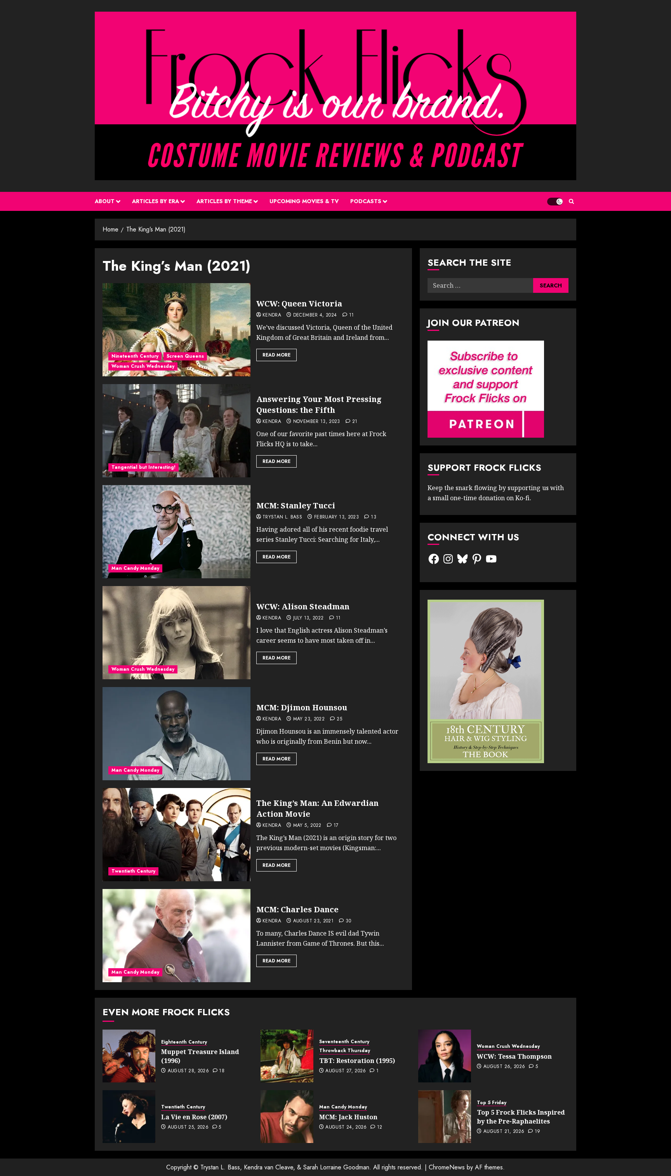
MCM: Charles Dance (297, 909)
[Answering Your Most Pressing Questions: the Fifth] (176, 430)
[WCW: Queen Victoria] (176, 329)
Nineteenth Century (134, 356)
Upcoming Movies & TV (304, 201)
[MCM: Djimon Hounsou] (176, 733)
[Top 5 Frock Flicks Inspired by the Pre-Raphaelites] (444, 1116)
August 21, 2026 (503, 1132)
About (105, 201)
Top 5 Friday (491, 1102)
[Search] (571, 201)
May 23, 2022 (309, 719)
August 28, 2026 (188, 1071)
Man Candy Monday (135, 568)
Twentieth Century (133, 871)
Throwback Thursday (344, 1050)
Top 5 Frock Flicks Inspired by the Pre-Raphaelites (521, 1116)
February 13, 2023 (336, 517)
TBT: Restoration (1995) (357, 1060)
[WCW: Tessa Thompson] (444, 1056)
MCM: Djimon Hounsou (301, 707)
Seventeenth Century (344, 1042)
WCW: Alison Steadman (302, 606)
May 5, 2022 (307, 826)
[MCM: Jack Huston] (287, 1116)
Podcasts (365, 201)
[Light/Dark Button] (555, 201)
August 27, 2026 (345, 1071)
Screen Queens (185, 356)
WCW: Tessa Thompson (514, 1056)
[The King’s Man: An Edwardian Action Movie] (176, 834)
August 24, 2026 (346, 1127)
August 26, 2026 (504, 1067)
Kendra (271, 315)
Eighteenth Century (184, 1042)
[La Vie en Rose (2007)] (129, 1116)
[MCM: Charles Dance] (176, 935)
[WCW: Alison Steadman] (176, 632)
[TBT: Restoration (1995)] (287, 1056)
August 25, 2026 (188, 1127)
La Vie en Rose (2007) (194, 1117)
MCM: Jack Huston (348, 1117)
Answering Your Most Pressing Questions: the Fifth (319, 404)
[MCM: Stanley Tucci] (176, 531)
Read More (276, 354)
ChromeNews (447, 1167)
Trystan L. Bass (282, 517)
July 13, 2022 (308, 618)
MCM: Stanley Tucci (295, 505)
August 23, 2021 (313, 921)
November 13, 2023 (316, 422)
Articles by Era (155, 201)
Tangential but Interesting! (143, 467)
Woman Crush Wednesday (142, 366)
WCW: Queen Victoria (299, 303)
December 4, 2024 (315, 315)
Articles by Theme (224, 201)
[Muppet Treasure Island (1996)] (129, 1056)
